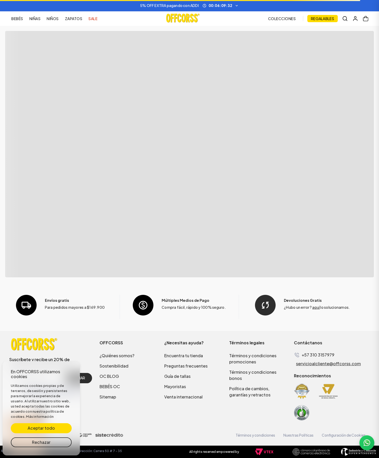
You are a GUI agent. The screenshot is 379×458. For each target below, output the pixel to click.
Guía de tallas (177, 376)
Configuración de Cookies (344, 435)
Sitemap (108, 396)
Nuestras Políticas (298, 435)
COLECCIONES (282, 18)
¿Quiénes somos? (117, 355)
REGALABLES (322, 18)
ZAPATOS (74, 18)
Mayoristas (175, 386)
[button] (189, 5)
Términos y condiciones (255, 435)
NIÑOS (53, 18)
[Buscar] (345, 18)
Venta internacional (183, 396)
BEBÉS (17, 18)
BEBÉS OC (110, 386)
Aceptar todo (41, 428)
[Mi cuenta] (355, 18)
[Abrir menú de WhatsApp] (366, 442)
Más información (40, 416)
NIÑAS (35, 18)
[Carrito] (365, 18)
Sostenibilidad (114, 366)
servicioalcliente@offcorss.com (328, 363)
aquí (316, 307)
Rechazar (41, 442)
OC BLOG (109, 376)
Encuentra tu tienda (183, 355)
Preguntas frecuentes (186, 366)
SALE (92, 18)
